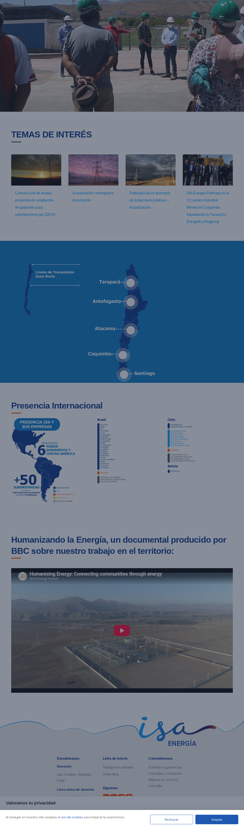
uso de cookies (72, 817)
